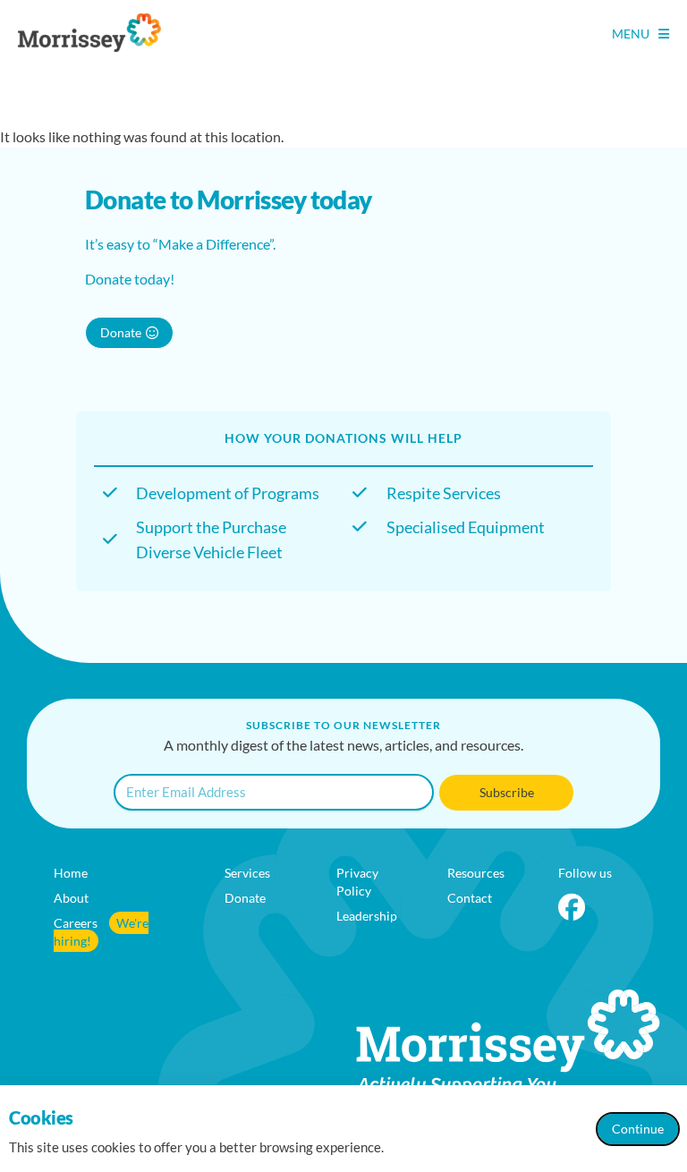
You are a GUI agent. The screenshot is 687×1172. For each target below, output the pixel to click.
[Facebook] (571, 907)
